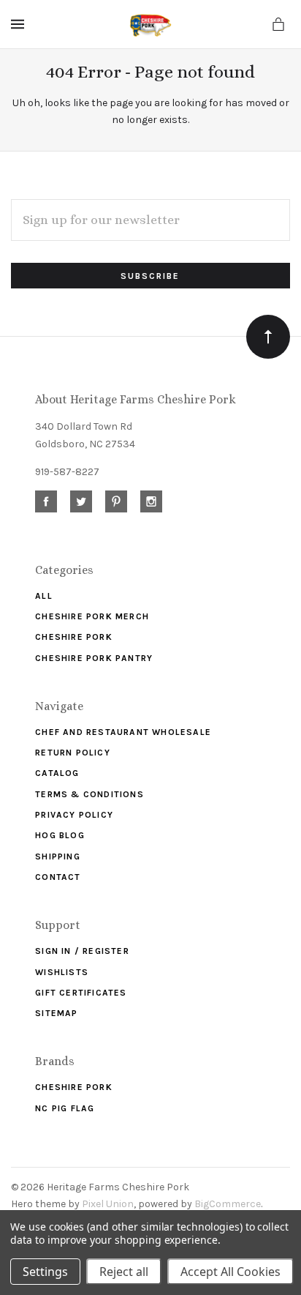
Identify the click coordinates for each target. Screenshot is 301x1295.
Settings (45, 1272)
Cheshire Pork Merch (92, 616)
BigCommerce (227, 1204)
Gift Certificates (80, 993)
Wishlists (61, 972)
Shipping (57, 856)
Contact (57, 877)
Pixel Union (108, 1204)
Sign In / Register (82, 951)
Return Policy (72, 752)
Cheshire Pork (74, 637)
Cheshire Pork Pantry (94, 658)
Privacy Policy (74, 815)
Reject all (123, 1272)
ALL (44, 596)
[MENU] (20, 24)
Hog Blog (60, 835)
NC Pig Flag (64, 1108)
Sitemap (56, 1013)
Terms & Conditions (89, 794)
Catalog (57, 773)
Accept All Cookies (230, 1272)
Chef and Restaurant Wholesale (123, 732)
